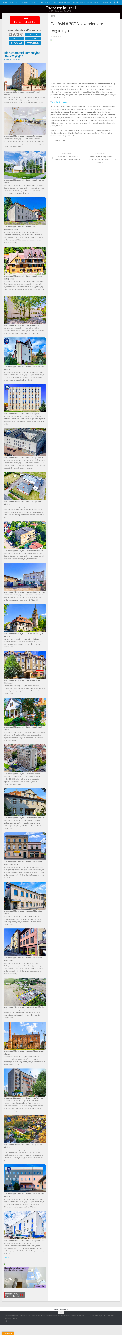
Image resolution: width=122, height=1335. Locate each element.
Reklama (105, 2)
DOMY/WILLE (16, 43)
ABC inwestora (78, 2)
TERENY (33, 39)
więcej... (6, 1257)
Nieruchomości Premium (61, 2)
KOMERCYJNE (33, 34)
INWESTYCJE (14, 2)
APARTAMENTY (33, 43)
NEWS (34, 2)
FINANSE (25, 2)
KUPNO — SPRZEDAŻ (24, 20)
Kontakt (113, 2)
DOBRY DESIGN (44, 2)
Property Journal (93, 2)
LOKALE (16, 39)
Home (5, 2)
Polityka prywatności (61, 1309)
